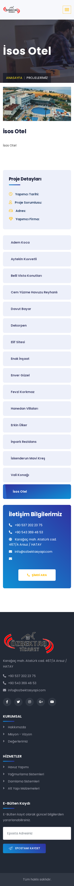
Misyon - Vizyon (20, 734)
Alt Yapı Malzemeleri (23, 788)
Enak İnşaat (20, 358)
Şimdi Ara (39, 575)
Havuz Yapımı (18, 767)
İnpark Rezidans (24, 441)
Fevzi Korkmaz (23, 392)
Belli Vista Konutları (26, 275)
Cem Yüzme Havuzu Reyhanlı (34, 292)
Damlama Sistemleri (23, 781)
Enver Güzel (20, 375)
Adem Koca (20, 242)
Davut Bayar (21, 309)
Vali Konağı (20, 475)
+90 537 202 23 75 (22, 676)
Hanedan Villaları (24, 408)
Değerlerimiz (18, 741)
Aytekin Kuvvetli (24, 259)
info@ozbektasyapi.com (27, 690)
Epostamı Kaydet (27, 848)
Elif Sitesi (18, 342)
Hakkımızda (17, 727)
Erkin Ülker (19, 425)
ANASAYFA (14, 78)
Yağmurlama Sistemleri (26, 774)
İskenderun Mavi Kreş (28, 458)
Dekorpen (19, 325)
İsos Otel (20, 491)
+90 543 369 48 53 (22, 683)
